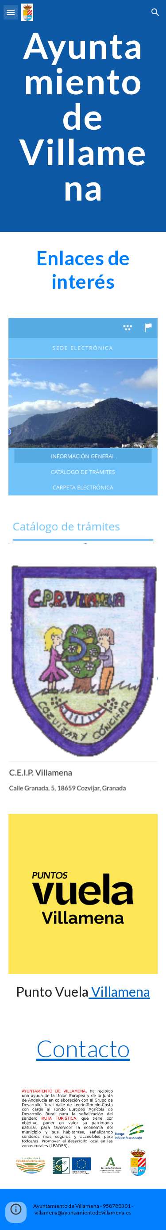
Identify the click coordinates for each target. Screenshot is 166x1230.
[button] (10, 12)
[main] (83, 116)
